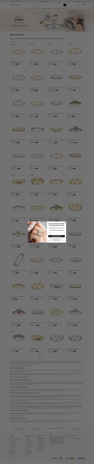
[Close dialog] (65, 222)
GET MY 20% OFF (56, 236)
